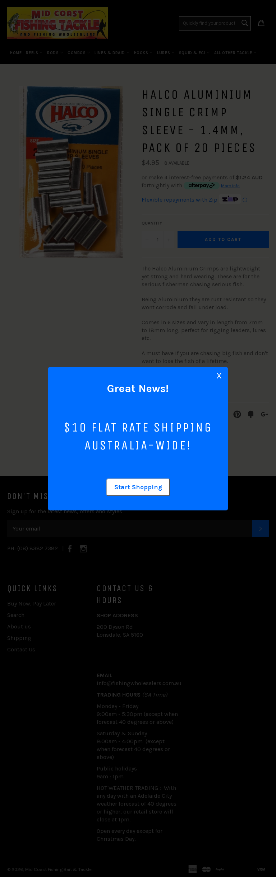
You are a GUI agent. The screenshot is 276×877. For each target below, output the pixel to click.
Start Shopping (138, 487)
